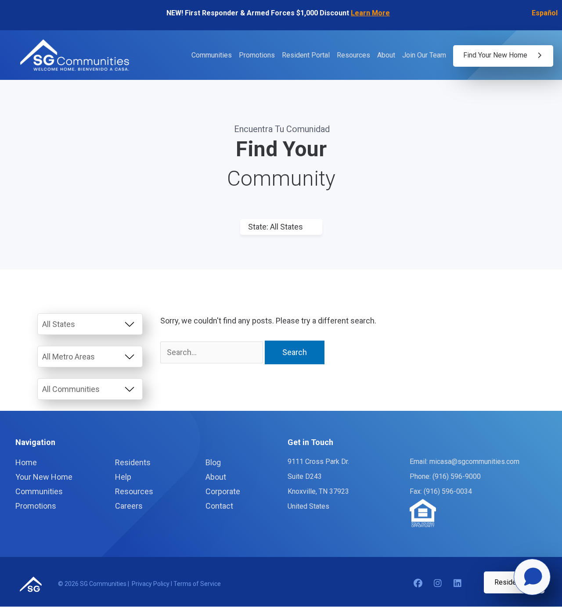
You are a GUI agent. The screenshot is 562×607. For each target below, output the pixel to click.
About (386, 55)
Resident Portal (306, 55)
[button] (514, 582)
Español (545, 13)
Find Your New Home (496, 55)
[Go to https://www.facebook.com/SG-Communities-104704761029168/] (418, 583)
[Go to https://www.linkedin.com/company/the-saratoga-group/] (457, 583)
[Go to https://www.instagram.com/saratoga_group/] (437, 583)
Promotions (257, 55)
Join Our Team (424, 55)
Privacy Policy (151, 583)
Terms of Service (197, 583)
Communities (211, 55)
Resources (353, 55)
